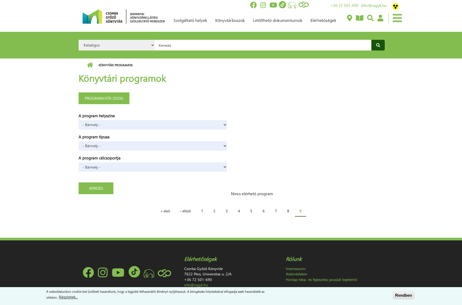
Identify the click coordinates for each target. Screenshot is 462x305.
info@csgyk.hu (373, 5)
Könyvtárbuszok (230, 20)
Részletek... (68, 296)
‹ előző (185, 210)
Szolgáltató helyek (190, 20)
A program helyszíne (97, 115)
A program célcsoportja (100, 158)
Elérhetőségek (323, 20)
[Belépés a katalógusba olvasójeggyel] (380, 18)
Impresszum (296, 268)
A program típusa (94, 136)
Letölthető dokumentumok (277, 20)
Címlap (90, 65)
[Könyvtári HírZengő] (359, 18)
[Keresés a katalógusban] (370, 18)
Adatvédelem (296, 273)
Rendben (403, 295)
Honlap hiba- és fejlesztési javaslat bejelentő (321, 279)
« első (165, 210)
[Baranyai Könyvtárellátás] (349, 18)
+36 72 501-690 (344, 5)
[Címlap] (124, 16)
